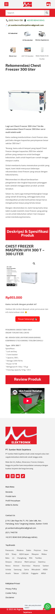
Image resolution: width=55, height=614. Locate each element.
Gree (46, 550)
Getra (26, 570)
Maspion (35, 554)
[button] (34, 263)
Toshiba (38, 558)
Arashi (8, 573)
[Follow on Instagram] (13, 476)
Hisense (36, 566)
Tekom (16, 573)
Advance (18, 562)
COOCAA (25, 573)
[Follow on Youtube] (18, 476)
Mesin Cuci (12, 56)
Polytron (37, 550)
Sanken (46, 566)
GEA (7, 554)
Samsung (17, 570)
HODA (45, 570)
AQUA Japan (24, 554)
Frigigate (34, 573)
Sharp (14, 554)
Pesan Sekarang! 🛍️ (27, 319)
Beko (7, 558)
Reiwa (8, 566)
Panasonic (10, 550)
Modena (20, 550)
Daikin (28, 550)
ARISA (43, 573)
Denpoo (9, 562)
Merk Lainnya (30, 562)
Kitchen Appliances (42, 40)
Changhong (21, 558)
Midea (44, 554)
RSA (30, 558)
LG (13, 558)
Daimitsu (41, 562)
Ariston (16, 566)
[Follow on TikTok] (23, 476)
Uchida (8, 570)
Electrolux (26, 566)
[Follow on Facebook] (8, 476)
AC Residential (28, 40)
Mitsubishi (36, 570)
